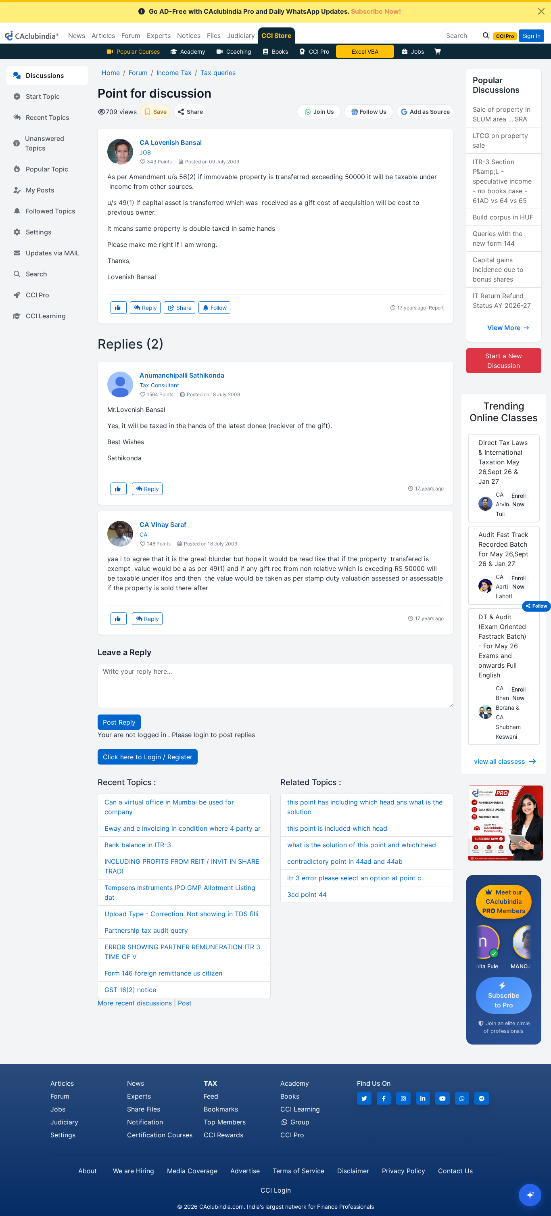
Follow (218, 307)
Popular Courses (138, 51)
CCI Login (276, 1190)
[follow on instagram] (403, 1098)
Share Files (143, 1109)
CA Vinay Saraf (163, 524)
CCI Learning (46, 316)
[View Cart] (440, 51)
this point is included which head (337, 828)
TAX (210, 1083)
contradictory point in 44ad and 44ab (345, 861)
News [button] (76, 35)
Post (185, 1003)
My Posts (40, 190)
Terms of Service (298, 1171)
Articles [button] (103, 35)
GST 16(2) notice (130, 990)
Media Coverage (192, 1171)
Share (183, 307)
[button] (484, 35)
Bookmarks (221, 1109)
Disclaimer (353, 1171)
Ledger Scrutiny (365, 51)
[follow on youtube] (442, 1098)
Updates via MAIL (52, 253)
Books (280, 51)
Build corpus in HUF (503, 217)
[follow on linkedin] (423, 1098)
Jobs (417, 51)
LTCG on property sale (500, 140)
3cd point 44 (307, 894)
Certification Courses (159, 1135)
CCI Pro (319, 51)
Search (36, 274)
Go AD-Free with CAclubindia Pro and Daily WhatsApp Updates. (275, 11)
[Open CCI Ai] (530, 1195)
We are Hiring (133, 1171)
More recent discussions (135, 1003)
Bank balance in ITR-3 (137, 845)
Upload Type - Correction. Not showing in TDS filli (181, 914)
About (87, 1171)
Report (436, 308)
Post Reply (119, 722)
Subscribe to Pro (503, 1000)
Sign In (531, 35)
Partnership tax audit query (146, 930)
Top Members (225, 1122)
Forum (59, 1096)
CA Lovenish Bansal (171, 142)
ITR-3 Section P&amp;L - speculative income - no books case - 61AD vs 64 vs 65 (502, 181)
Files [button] (214, 35)
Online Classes (504, 412)
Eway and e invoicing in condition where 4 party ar (182, 828)
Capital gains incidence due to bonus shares (498, 269)
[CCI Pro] (503, 823)
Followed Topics (50, 211)
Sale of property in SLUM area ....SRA (501, 114)
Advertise (245, 1171)
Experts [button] (159, 35)
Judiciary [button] (241, 35)
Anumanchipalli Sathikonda (182, 375)
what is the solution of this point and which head (361, 845)
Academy (192, 51)
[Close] (541, 11)
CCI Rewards (223, 1135)
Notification (145, 1122)
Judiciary (64, 1122)
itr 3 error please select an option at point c (354, 878)
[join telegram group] (481, 1098)
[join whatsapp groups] (462, 1098)
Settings (39, 232)
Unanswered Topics (44, 143)
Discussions (45, 75)
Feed (211, 1096)
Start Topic (43, 96)
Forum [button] (130, 35)
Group (298, 1122)
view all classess (499, 761)
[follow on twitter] (364, 1098)
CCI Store (276, 35)
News (135, 1083)
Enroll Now (518, 500)
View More (504, 328)
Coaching (238, 51)
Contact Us (455, 1171)
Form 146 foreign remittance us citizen (163, 973)
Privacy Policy (403, 1171)
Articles (62, 1083)
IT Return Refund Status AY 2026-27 (502, 300)
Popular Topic (47, 169)
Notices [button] (188, 35)
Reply (148, 307)
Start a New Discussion (503, 361)
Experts (139, 1096)
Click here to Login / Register (147, 757)
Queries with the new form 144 (497, 238)
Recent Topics (47, 117)
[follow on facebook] (384, 1098)
